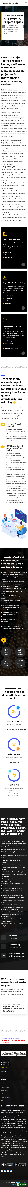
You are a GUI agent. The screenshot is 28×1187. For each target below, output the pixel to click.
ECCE (3, 1100)
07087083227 (6, 1065)
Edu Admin (5, 1090)
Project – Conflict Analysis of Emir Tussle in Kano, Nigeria (13, 1008)
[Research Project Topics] (10, 3)
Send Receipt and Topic (13, 798)
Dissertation (5, 1094)
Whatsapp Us (13, 763)
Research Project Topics (13, 1004)
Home (6, 1084)
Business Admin (6, 1087)
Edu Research (6, 1097)
